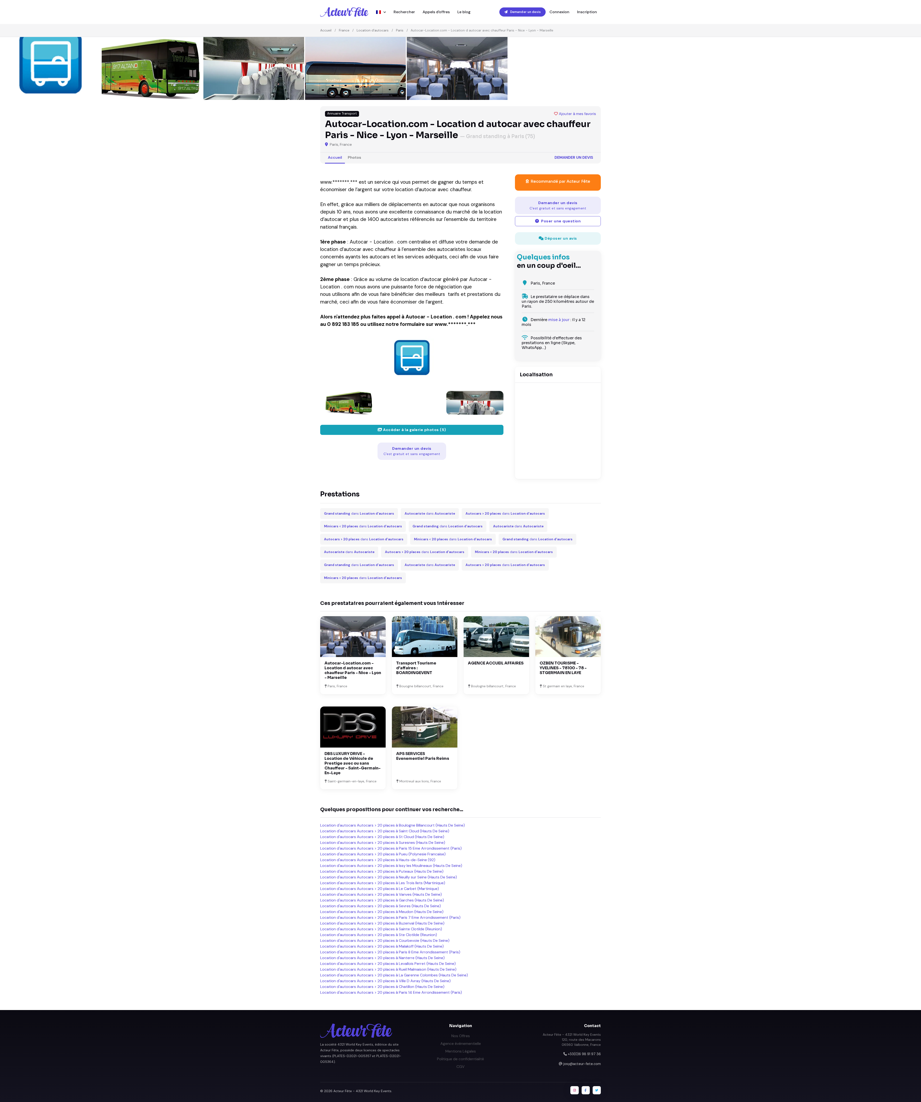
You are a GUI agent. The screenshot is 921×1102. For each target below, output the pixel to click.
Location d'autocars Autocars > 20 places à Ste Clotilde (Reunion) (378, 934)
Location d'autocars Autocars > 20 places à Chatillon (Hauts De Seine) (382, 986)
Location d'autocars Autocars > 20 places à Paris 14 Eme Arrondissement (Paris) (391, 992)
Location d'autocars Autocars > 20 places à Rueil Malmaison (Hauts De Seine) (388, 969)
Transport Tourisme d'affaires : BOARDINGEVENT (416, 668)
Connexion (559, 11)
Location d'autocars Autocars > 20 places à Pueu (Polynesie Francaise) (383, 854)
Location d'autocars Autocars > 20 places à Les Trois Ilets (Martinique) (382, 882)
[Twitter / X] (597, 1090)
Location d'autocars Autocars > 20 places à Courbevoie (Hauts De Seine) (384, 940)
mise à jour (558, 319)
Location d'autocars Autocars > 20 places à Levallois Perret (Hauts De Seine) (388, 963)
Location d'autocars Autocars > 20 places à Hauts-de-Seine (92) (377, 859)
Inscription (587, 11)
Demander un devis (525, 12)
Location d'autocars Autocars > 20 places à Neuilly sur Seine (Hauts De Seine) (388, 877)
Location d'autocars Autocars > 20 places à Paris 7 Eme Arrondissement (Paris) (390, 917)
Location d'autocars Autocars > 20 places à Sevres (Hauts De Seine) (380, 905)
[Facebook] (586, 1090)
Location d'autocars (373, 30)
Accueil (325, 30)
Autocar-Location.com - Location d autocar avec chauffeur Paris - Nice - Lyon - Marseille (353, 670)
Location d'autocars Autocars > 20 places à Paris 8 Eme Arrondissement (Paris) (390, 952)
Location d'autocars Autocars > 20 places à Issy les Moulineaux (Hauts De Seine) (391, 865)
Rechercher (404, 11)
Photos (354, 157)
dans (359, 513)
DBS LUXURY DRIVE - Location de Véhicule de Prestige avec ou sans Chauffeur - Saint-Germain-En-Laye (353, 763)
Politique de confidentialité (460, 1058)
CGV (460, 1066)
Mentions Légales (460, 1051)
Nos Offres (460, 1035)
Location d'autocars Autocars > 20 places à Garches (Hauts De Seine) (382, 900)
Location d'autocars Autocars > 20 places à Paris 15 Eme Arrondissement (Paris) (391, 848)
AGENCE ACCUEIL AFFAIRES (496, 663)
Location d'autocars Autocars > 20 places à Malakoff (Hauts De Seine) (382, 946)
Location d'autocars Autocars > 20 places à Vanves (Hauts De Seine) (381, 894)
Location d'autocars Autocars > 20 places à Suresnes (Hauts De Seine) (382, 842)
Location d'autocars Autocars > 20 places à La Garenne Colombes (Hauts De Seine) (394, 975)
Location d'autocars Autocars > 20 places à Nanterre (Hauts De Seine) (382, 957)
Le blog (464, 11)
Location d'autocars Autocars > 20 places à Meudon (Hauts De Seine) (381, 911)
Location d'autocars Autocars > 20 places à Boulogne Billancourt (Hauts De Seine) (392, 825)
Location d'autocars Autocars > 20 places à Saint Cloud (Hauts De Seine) (384, 831)
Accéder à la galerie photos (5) (414, 429)
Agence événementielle (460, 1043)
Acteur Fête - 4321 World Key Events (362, 1091)
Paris (399, 30)
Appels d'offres (436, 11)
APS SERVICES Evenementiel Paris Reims (422, 756)
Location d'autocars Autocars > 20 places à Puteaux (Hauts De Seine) (381, 871)
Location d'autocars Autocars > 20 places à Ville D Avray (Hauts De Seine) (385, 980)
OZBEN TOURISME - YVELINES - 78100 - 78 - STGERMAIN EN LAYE (563, 668)
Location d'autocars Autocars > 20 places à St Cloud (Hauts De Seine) (382, 836)
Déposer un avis (560, 238)
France (344, 30)
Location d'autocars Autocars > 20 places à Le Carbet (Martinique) (379, 888)
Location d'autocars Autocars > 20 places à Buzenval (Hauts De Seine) (382, 923)
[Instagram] (574, 1090)
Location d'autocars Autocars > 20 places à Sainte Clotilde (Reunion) (381, 929)
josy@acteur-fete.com (582, 1064)
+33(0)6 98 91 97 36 (584, 1054)
